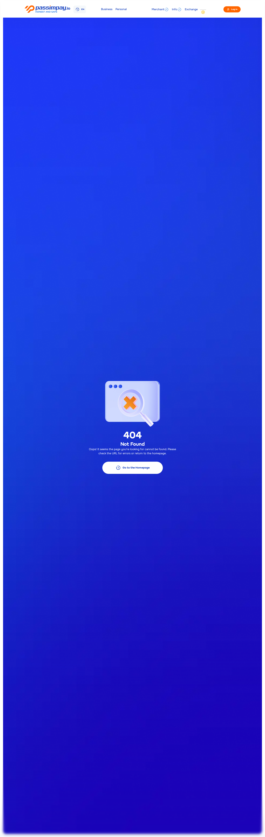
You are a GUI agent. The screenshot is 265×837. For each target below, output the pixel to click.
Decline (51, 828)
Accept (20, 828)
